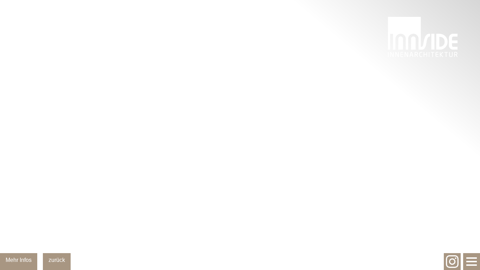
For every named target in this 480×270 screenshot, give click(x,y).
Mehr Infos (19, 260)
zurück (56, 260)
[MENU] (471, 261)
